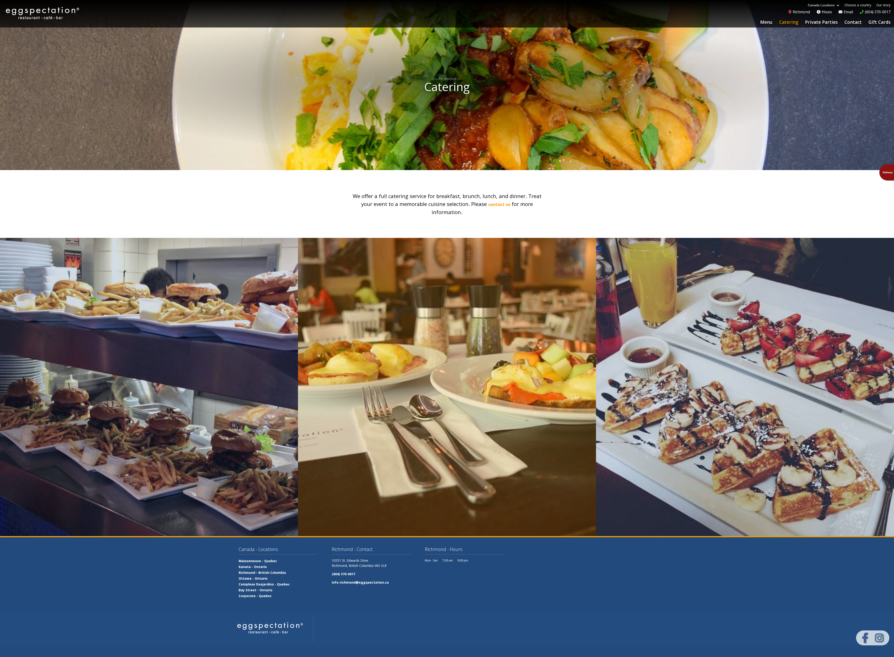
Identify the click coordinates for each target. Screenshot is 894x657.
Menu (766, 22)
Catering (788, 22)
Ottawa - (253, 578)
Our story (883, 5)
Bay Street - (255, 590)
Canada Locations (822, 5)
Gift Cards (879, 22)
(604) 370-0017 (343, 574)
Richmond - (262, 572)
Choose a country (857, 5)
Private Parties (821, 22)
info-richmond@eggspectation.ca (360, 582)
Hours (826, 12)
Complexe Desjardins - (264, 584)
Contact (853, 22)
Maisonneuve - (258, 561)
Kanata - (253, 567)
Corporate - (255, 596)
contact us (499, 204)
